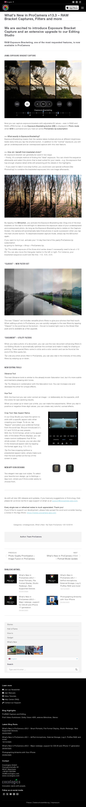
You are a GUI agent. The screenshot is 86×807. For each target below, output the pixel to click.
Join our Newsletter (12, 690)
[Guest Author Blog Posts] (38, 650)
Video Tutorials (10, 696)
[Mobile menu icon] (82, 8)
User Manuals (9, 693)
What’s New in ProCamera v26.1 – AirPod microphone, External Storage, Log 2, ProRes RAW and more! (70, 580)
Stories (10, 624)
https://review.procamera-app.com (41, 513)
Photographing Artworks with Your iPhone (70, 598)
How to (10, 633)
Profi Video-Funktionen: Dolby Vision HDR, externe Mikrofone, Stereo (30, 717)
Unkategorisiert (28, 525)
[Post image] (10, 578)
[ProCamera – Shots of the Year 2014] (29, 650)
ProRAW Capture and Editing (14, 714)
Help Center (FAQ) (11, 699)
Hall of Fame (12, 629)
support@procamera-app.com (64, 501)
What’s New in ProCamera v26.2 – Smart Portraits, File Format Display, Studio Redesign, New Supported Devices (28, 582)
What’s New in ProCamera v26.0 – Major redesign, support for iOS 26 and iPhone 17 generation (29, 602)
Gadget (10, 638)
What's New (40, 525)
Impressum (55, 802)
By (54, 525)
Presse (29, 802)
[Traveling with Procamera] (20, 650)
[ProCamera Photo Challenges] (11, 650)
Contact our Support (12, 703)
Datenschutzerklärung (41, 802)
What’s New (12, 642)
